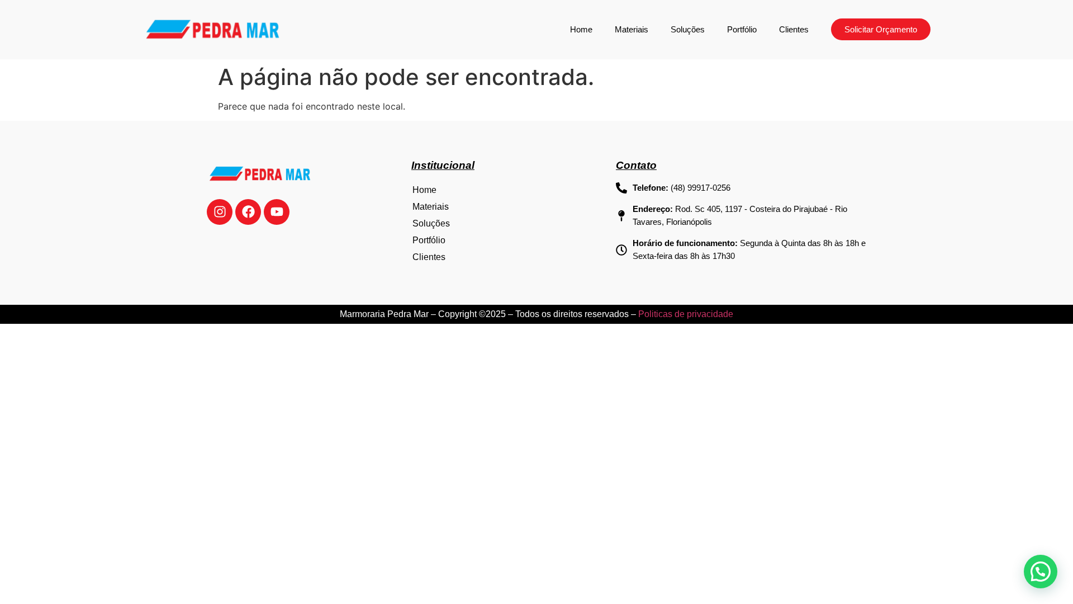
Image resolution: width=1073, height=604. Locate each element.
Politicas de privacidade (685, 314)
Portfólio (742, 29)
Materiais (631, 29)
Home (581, 29)
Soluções (688, 29)
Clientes (794, 29)
